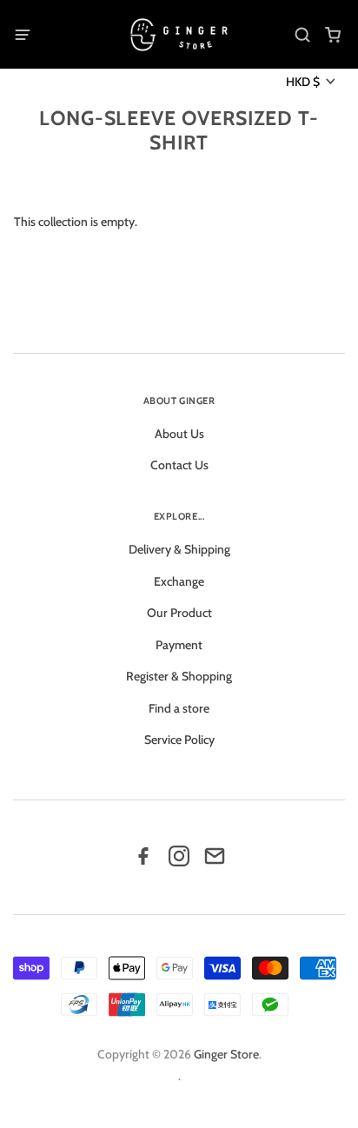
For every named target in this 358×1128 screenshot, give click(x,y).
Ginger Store (226, 1054)
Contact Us (179, 465)
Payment (179, 645)
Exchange (179, 581)
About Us (179, 433)
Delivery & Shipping (179, 549)
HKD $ (303, 82)
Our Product (179, 612)
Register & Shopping (179, 676)
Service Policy (179, 739)
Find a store (179, 708)
